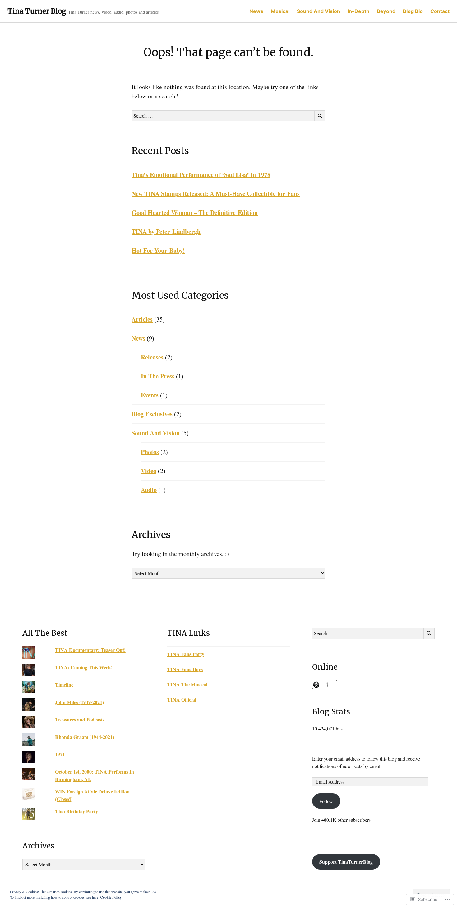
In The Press (157, 376)
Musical (280, 11)
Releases (152, 357)
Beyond (386, 11)
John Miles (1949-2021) (79, 702)
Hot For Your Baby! (158, 250)
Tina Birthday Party (76, 811)
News (256, 11)
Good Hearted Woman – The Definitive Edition (195, 212)
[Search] (319, 115)
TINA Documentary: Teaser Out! (90, 649)
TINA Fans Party (185, 653)
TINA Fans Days (185, 669)
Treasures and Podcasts (79, 719)
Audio (149, 489)
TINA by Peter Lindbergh (166, 231)
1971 (60, 754)
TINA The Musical (187, 684)
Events (150, 395)
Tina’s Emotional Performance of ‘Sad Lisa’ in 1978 (201, 174)
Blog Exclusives (152, 413)
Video (148, 470)
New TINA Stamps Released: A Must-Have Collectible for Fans (216, 193)
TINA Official (181, 699)
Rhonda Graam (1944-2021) (84, 736)
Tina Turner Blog (36, 11)
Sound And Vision (318, 11)
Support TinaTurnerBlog (346, 861)
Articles (142, 319)
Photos (150, 451)
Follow (326, 801)
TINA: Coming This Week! (84, 667)
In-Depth (358, 11)
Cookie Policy (111, 897)
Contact (440, 11)
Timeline (64, 684)
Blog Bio (413, 11)
